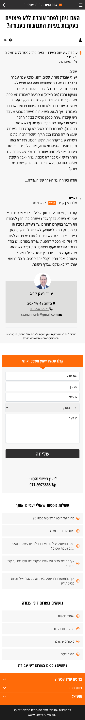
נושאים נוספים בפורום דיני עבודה (42, 665)
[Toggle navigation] (80, 5)
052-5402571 (39, 309)
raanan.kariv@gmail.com (39, 314)
